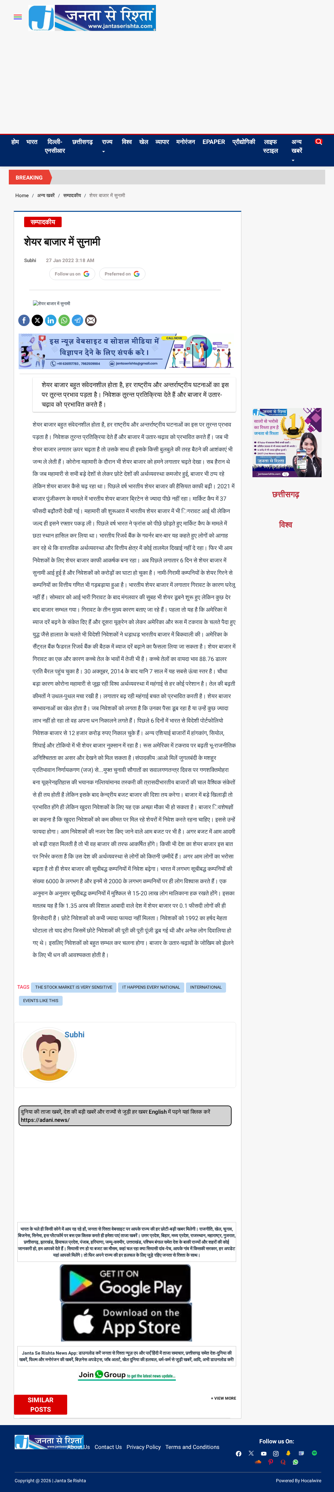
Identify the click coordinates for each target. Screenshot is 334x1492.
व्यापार (162, 142)
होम (15, 142)
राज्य (107, 142)
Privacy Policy (144, 1447)
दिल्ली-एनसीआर (55, 146)
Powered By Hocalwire (298, 1480)
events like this (40, 1000)
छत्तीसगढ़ (82, 142)
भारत (32, 142)
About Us (78, 1447)
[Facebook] (24, 318)
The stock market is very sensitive (73, 987)
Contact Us (108, 1447)
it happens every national (151, 987)
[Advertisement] (167, 85)
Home (22, 195)
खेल (143, 142)
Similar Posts (40, 1404)
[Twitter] (37, 318)
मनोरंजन (185, 142)
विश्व (127, 142)
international (206, 987)
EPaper (214, 142)
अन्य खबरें (297, 146)
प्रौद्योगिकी (244, 142)
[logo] (92, 17)
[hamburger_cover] (18, 17)
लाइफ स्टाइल (270, 146)
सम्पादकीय (72, 195)
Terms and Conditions (192, 1447)
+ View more (223, 1398)
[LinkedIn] (50, 318)
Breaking (29, 177)
